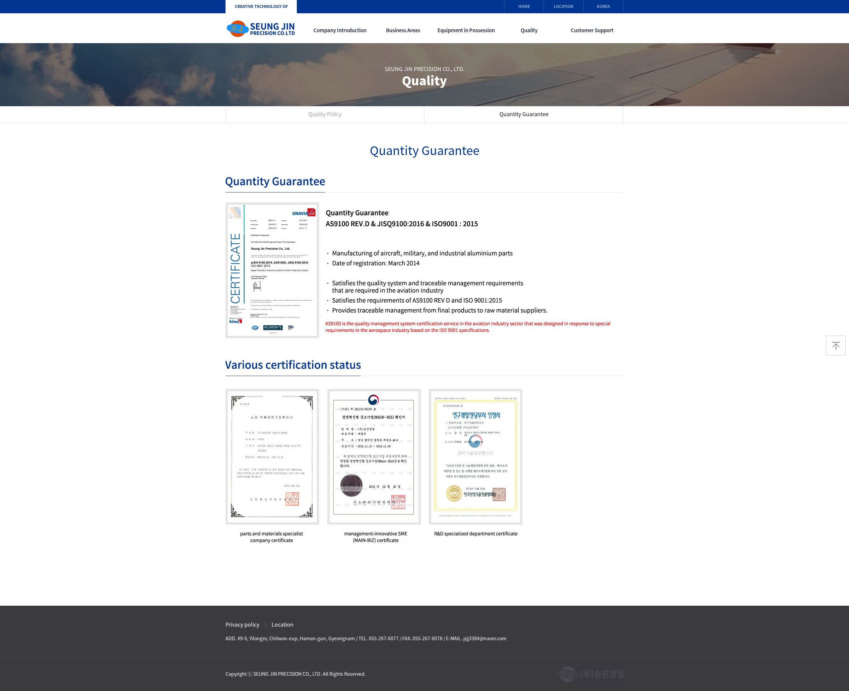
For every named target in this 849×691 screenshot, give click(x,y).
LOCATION (563, 6)
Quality (529, 30)
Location (283, 624)
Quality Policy (325, 114)
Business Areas (403, 30)
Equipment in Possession (466, 30)
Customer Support (592, 30)
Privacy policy (242, 624)
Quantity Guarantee (524, 114)
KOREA (603, 6)
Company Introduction (339, 30)
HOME (524, 6)
